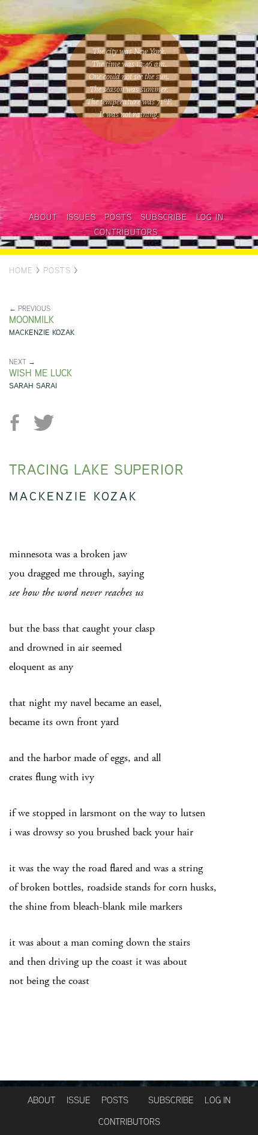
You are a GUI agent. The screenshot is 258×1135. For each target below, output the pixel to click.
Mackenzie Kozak (41, 332)
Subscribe (163, 217)
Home (21, 270)
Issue (78, 1100)
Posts (117, 217)
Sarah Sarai (33, 385)
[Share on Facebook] (19, 422)
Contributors (126, 232)
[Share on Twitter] (43, 422)
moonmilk (31, 320)
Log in (210, 217)
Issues (81, 217)
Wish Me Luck (40, 373)
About (43, 217)
